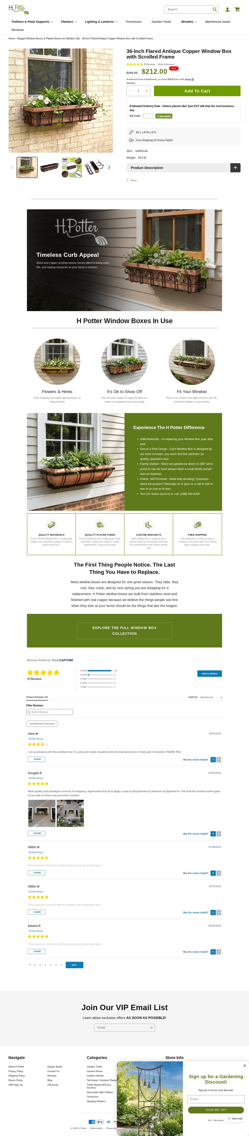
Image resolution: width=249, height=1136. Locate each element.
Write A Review (166, 64)
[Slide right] (109, 167)
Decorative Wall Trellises (100, 1092)
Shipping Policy (16, 1075)
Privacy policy (113, 1128)
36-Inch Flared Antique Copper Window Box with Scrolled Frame (117, 38)
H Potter (83, 1128)
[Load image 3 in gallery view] (71, 167)
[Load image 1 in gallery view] (27, 167)
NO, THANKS (216, 1120)
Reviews (51, 1075)
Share (37, 759)
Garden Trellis (94, 1066)
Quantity (131, 83)
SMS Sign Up (15, 1084)
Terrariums (92, 1096)
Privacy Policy (15, 1071)
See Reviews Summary (42, 723)
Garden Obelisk (95, 1075)
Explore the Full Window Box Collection (124, 630)
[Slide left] (12, 167)
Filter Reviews (34, 705)
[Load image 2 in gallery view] (49, 167)
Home (11, 38)
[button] (31, 22)
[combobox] (191, 9)
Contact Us (53, 1071)
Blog (49, 1080)
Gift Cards (52, 1084)
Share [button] (133, 180)
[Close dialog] (244, 1065)
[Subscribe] (151, 1028)
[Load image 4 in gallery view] (94, 167)
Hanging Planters (96, 1101)
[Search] (215, 9)
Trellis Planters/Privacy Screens (99, 1086)
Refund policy (96, 1128)
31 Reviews (150, 64)
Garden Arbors (95, 1071)
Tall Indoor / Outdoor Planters (102, 1080)
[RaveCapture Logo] (62, 660)
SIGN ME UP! (216, 1110)
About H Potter (16, 1066)
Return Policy (15, 1080)
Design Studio (54, 1066)
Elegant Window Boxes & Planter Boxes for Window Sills (48, 38)
